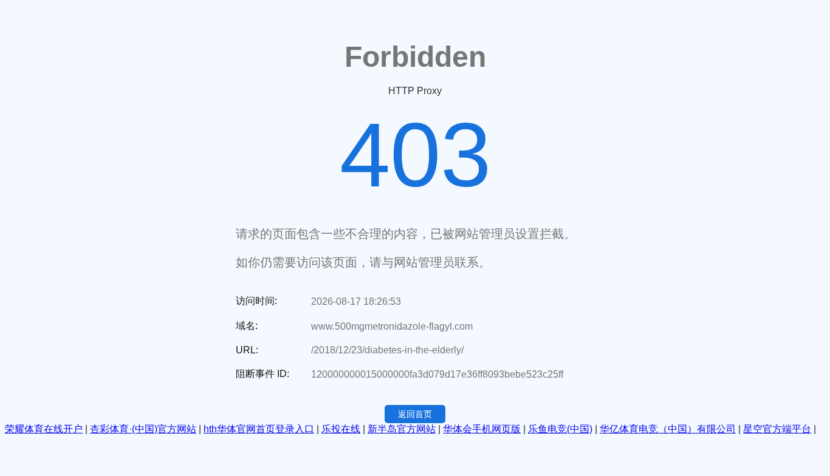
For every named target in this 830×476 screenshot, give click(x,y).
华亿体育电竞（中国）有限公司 (668, 429)
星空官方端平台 (777, 429)
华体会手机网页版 (482, 429)
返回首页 (415, 414)
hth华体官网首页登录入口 (259, 429)
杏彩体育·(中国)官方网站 (143, 429)
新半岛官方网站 (402, 429)
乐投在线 (340, 429)
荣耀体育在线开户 (44, 429)
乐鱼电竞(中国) (560, 429)
